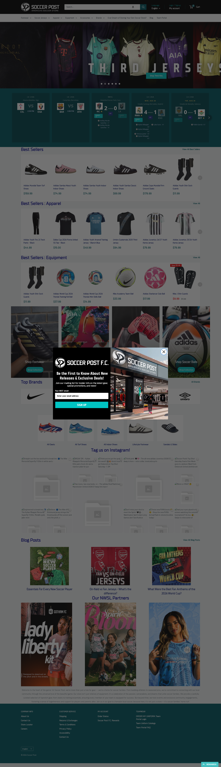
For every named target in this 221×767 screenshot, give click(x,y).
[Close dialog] (164, 352)
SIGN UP (81, 405)
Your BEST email (62, 391)
